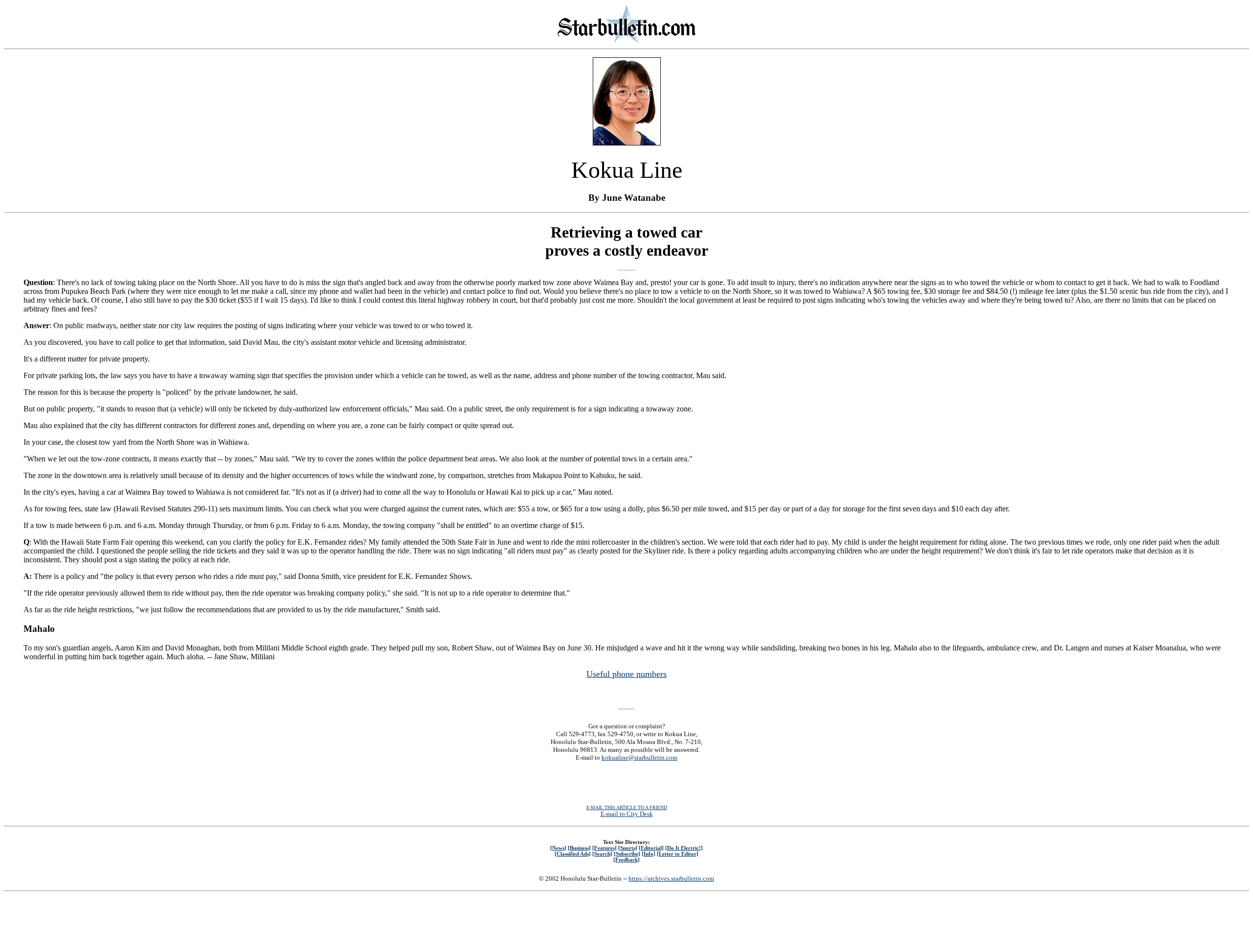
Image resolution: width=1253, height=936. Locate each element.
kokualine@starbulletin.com (639, 757)
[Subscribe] (627, 854)
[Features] (604, 848)
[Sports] (627, 848)
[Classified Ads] (573, 854)
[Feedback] (626, 860)
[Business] (579, 848)
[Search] (602, 854)
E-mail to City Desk (627, 813)
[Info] (648, 854)
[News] (558, 848)
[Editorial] (651, 848)
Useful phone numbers (626, 674)
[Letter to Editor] (677, 854)
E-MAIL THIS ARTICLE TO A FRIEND (626, 807)
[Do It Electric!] (684, 848)
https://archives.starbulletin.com (671, 878)
